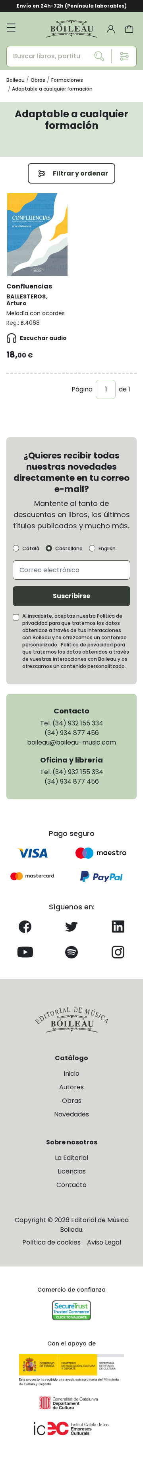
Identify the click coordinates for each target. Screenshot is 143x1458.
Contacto (71, 1184)
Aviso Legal (104, 1242)
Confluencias (29, 286)
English (107, 548)
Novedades (71, 1114)
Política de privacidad (87, 644)
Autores (71, 1087)
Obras (71, 1100)
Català (30, 548)
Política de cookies (51, 1242)
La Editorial (71, 1157)
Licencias (72, 1171)
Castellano (69, 548)
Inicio (71, 1073)
